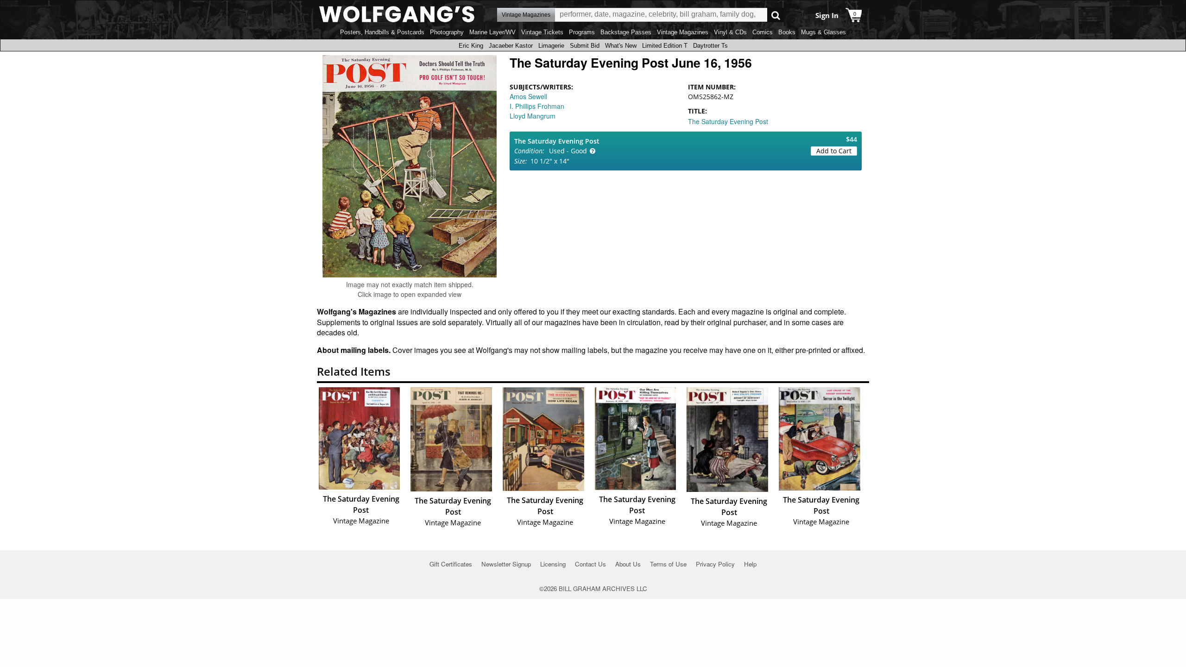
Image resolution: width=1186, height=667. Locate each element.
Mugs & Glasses (823, 32)
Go (775, 15)
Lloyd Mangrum (532, 115)
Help (750, 564)
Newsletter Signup (506, 564)
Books (786, 32)
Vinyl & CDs (730, 32)
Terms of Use (668, 564)
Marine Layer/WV (492, 32)
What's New (621, 45)
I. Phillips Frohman (537, 106)
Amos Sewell (528, 96)
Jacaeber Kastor (511, 45)
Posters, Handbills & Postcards (382, 32)
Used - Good (568, 150)
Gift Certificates (450, 564)
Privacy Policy (715, 564)
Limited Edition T (665, 45)
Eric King (471, 45)
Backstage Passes (625, 32)
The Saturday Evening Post (728, 121)
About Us (628, 564)
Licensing (553, 564)
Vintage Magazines (682, 32)
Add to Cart (834, 150)
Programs (582, 32)
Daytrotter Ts (710, 45)
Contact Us (590, 564)
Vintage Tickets (542, 32)
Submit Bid (584, 45)
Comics (762, 32)
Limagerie (551, 45)
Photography (447, 32)
